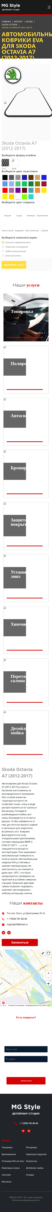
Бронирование (9, 1154)
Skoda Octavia (10, 24)
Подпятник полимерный (16, 247)
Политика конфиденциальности (26, 1200)
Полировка (31, 1147)
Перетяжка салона (11, 1168)
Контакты (6, 1181)
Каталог (18, 21)
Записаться (19, 942)
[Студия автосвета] (4, 932)
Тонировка (7, 1147)
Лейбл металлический (15, 251)
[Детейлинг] (9, 932)
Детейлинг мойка (34, 1168)
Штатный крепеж (13, 256)
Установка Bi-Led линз (13, 1161)
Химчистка (31, 1161)
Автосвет (6, 1175)
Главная (6, 21)
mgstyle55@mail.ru (17, 924)
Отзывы (30, 1175)
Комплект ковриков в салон (18, 242)
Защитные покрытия (36, 1154)
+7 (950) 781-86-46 (12, 1034)
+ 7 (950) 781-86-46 (17, 918)
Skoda (29, 21)
